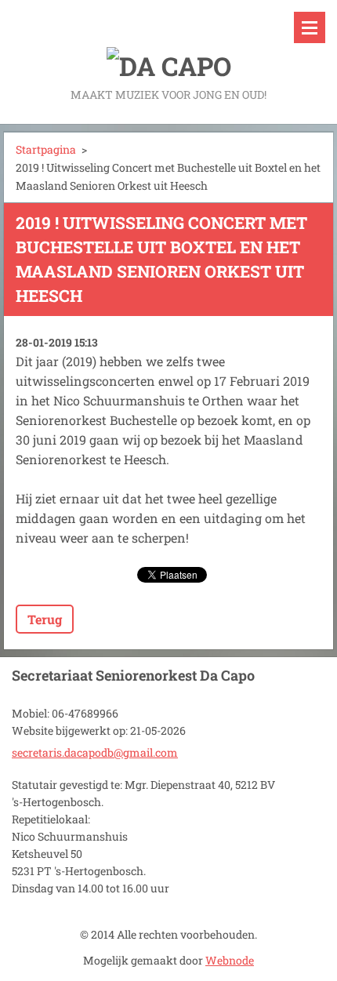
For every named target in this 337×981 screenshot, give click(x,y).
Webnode (229, 960)
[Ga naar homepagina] (168, 42)
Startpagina (46, 149)
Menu (309, 27)
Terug (44, 619)
